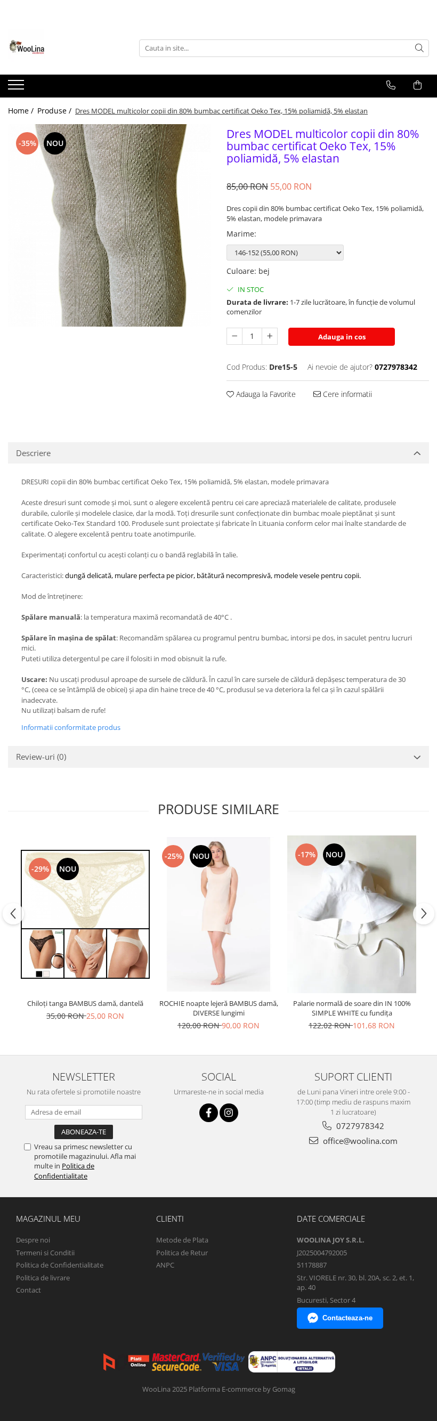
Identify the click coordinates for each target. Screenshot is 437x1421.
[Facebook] (208, 1112)
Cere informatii (346, 394)
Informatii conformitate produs (70, 727)
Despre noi (33, 1240)
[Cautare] (419, 48)
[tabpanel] (109, 225)
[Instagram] (229, 1112)
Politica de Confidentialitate (64, 1170)
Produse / (55, 110)
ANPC (165, 1265)
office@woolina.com (359, 1140)
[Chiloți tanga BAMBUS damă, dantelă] (85, 914)
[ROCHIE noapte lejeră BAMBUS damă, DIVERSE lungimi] (218, 914)
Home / (22, 110)
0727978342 (359, 1125)
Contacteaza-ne (347, 1318)
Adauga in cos (342, 337)
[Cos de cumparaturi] (417, 85)
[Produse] (17, 88)
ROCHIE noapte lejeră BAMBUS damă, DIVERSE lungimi (218, 1008)
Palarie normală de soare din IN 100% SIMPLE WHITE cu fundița (352, 1008)
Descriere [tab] (33, 453)
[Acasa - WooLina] (61, 48)
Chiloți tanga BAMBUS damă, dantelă (85, 1003)
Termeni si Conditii (45, 1252)
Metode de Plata (182, 1240)
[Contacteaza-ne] (391, 85)
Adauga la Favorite (265, 394)
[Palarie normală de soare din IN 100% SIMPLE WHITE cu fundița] (351, 914)
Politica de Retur (182, 1252)
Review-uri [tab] (41, 756)
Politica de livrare (43, 1277)
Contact (28, 1290)
